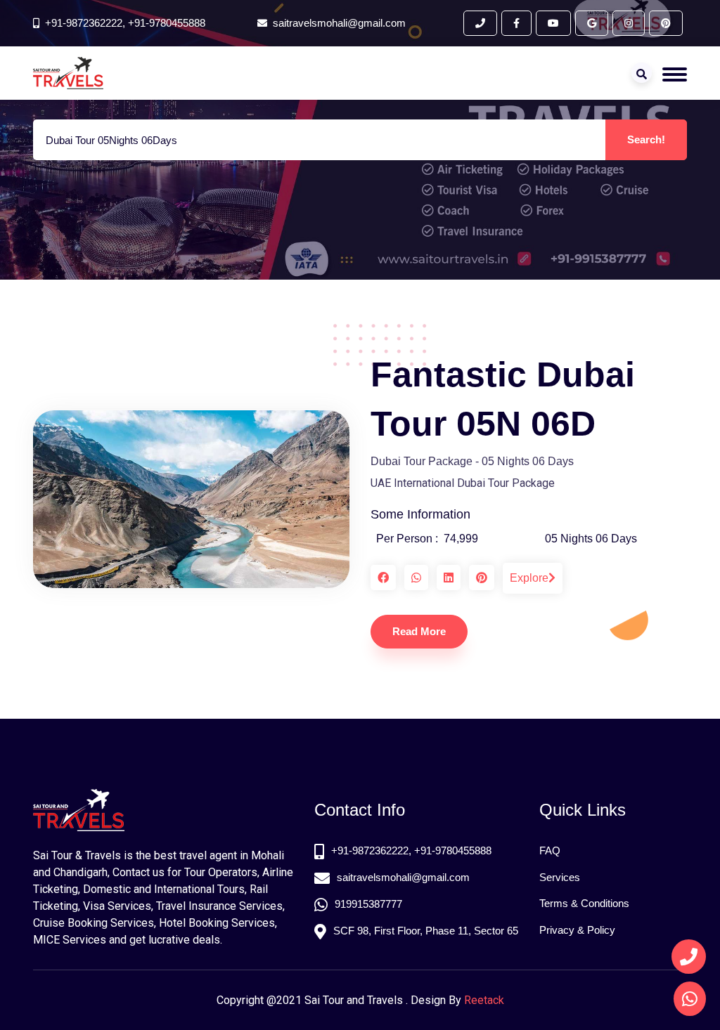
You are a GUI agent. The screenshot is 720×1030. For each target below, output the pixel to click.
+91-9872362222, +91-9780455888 (125, 23)
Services (559, 877)
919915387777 (368, 904)
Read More (419, 631)
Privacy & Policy (577, 930)
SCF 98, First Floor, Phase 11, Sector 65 (425, 931)
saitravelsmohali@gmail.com (403, 877)
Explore (529, 578)
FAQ (549, 850)
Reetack (484, 1000)
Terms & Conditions (584, 903)
